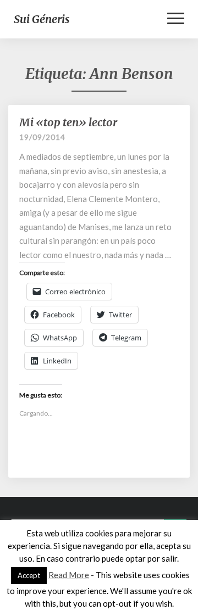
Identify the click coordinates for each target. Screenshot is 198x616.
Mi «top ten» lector (68, 122)
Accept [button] (29, 575)
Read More (68, 575)
